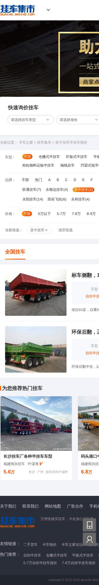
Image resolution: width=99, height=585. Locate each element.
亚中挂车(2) (83, 189)
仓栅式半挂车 (49, 157)
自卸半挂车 (32, 555)
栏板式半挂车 (76, 157)
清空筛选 (65, 230)
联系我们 (30, 506)
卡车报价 (49, 544)
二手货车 (30, 544)
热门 (38, 180)
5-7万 (61, 214)
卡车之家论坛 (72, 544)
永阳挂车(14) (32, 199)
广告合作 (75, 506)
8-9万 (91, 214)
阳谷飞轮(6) (57, 199)
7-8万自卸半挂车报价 (79, 563)
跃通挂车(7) (31, 189)
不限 (27, 157)
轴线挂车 (67, 165)
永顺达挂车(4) (57, 189)
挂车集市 (16, 10)
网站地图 (53, 506)
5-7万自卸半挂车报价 (40, 563)
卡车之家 (26, 142)
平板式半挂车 (82, 555)
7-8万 (76, 214)
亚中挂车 (37, 230)
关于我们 (8, 506)
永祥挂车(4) (80, 199)
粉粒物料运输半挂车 (38, 165)
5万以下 (44, 214)
